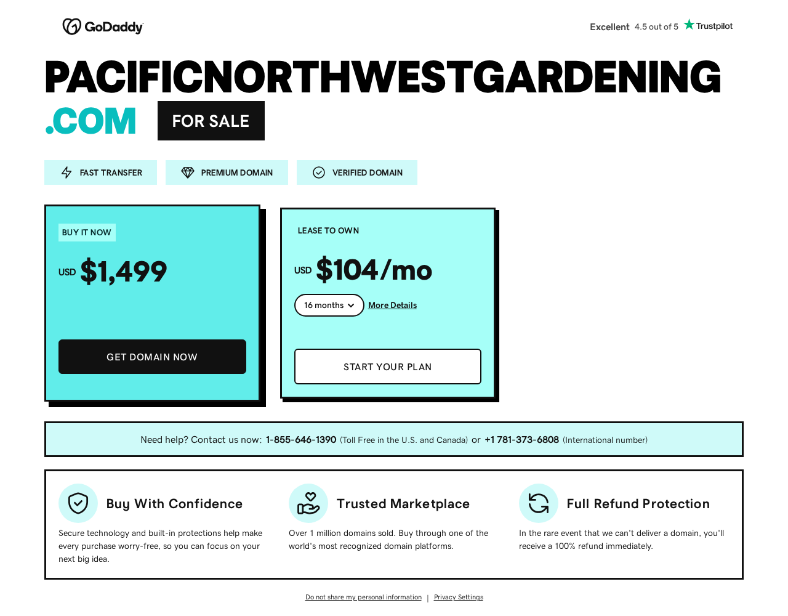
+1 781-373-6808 (521, 439)
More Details (392, 305)
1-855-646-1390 (301, 439)
